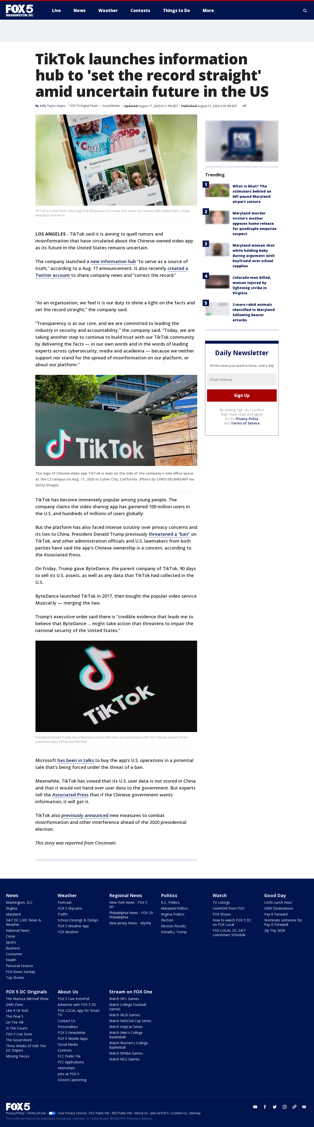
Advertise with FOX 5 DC (77, 1004)
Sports (11, 942)
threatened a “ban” (169, 534)
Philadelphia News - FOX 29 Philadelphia (131, 914)
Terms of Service (245, 423)
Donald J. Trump (174, 932)
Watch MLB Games (124, 1015)
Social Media (111, 106)
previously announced (84, 815)
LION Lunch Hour (278, 902)
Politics (169, 895)
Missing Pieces (17, 1056)
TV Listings (221, 902)
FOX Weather (68, 932)
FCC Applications (71, 1062)
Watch (220, 895)
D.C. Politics (170, 902)
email (304, 1107)
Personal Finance (19, 965)
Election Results (173, 926)
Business (13, 948)
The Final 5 (14, 1016)
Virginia (11, 908)
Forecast (65, 902)
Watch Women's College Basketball (128, 1045)
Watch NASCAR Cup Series (130, 1020)
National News (17, 930)
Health (11, 960)
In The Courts (16, 1028)
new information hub (113, 261)
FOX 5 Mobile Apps (73, 1038)
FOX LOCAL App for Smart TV (79, 1012)
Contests (65, 1050)
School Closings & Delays (78, 920)
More (208, 10)
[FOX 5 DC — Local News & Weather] (22, 10)
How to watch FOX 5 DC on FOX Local (232, 922)
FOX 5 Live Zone (19, 1034)
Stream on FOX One (130, 992)
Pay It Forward (276, 914)
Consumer (14, 954)
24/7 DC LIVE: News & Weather (23, 922)
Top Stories (15, 977)
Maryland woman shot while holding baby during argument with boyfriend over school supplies (254, 255)
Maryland (13, 914)
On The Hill (14, 1022)
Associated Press (70, 795)
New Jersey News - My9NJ (130, 923)
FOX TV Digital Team (84, 106)
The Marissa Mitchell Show (27, 998)
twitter (275, 1107)
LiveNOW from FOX (228, 908)
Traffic (63, 914)
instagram (284, 1107)
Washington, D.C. (19, 902)
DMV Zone (14, 1004)
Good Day (275, 895)
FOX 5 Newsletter (72, 1032)
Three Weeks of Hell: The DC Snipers (26, 1048)
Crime (10, 936)
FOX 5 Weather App (73, 926)
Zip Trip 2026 (274, 930)
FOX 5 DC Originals (26, 992)
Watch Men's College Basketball (126, 1034)
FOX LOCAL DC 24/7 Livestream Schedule (229, 932)
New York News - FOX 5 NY (128, 904)
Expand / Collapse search (305, 10)
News (12, 895)
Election (167, 920)
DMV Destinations (278, 908)
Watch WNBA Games (126, 1053)
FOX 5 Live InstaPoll (73, 998)
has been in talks (75, 760)
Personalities (68, 1026)
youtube (255, 1107)
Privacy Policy (247, 418)
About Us (68, 992)
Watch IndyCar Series (126, 1026)
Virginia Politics (172, 914)
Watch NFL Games (124, 998)
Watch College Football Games (127, 1006)
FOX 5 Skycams (70, 908)
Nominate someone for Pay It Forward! (283, 922)
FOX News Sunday (20, 971)
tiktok (294, 1107)
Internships (66, 1068)
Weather (67, 895)
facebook (265, 1107)
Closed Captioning (72, 1079)
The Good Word (18, 1040)
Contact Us (66, 1020)
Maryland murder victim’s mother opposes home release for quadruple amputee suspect (254, 223)
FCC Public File (69, 1056)
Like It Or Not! (17, 1010)
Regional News (125, 895)
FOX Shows (222, 914)
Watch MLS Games (124, 1059)
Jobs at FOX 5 (68, 1073)
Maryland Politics (174, 908)
